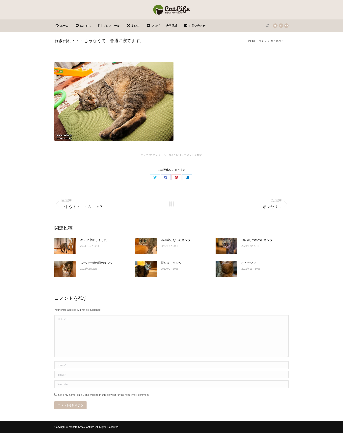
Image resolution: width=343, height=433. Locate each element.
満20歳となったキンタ (176, 240)
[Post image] (65, 246)
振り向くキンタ (171, 262)
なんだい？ (248, 262)
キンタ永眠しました (93, 240)
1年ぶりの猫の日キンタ (257, 240)
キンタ (157, 154)
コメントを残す (193, 154)
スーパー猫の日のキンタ (96, 262)
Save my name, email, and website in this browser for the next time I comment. (103, 394)
